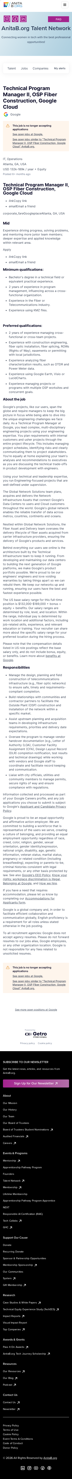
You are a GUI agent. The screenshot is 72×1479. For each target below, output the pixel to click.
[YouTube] (36, 1468)
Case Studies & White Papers (20, 1302)
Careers (7, 1143)
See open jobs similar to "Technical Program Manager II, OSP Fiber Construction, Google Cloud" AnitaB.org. (39, 143)
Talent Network (11, 1181)
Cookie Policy (11, 1434)
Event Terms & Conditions (18, 1439)
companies (40, 68)
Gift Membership (12, 1285)
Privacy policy (27, 1043)
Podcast (7, 1385)
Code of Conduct (13, 1443)
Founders (8, 1174)
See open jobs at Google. (28, 134)
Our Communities (13, 1271)
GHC (5, 1227)
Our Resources (12, 1371)
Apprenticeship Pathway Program (22, 1167)
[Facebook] (15, 19)
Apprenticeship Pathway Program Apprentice (29, 1200)
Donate (7, 1245)
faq (58, 19)
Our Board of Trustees (16, 1123)
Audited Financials (13, 1136)
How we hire (48, 883)
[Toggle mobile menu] (64, 4)
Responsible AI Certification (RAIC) (23, 1214)
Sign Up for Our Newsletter (34, 1083)
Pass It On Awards (13, 1347)
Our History (10, 1109)
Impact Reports (11, 1316)
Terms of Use (10, 1430)
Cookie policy (45, 1043)
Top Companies (12, 1329)
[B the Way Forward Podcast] (49, 1468)
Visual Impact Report (15, 1322)
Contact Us (9, 1402)
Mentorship (9, 1160)
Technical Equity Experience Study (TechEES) (29, 1309)
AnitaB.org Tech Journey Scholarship (24, 1354)
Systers (7, 1278)
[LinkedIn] (23, 19)
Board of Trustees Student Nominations (26, 1129)
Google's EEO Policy (36, 875)
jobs (24, 68)
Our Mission (10, 1103)
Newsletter (9, 1409)
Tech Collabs (10, 1221)
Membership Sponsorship (18, 1265)
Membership (10, 1187)
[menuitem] (39, 201)
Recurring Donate (13, 1251)
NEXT (6, 1207)
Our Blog (8, 1378)
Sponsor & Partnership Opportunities (24, 1258)
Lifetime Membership (15, 1194)
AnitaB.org (50, 1458)
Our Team (8, 1116)
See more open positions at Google (36, 1009)
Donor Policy (10, 1448)
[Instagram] (7, 19)
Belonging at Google (17, 883)
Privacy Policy (11, 1425)
